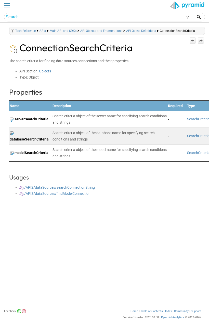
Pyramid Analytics (172, 317)
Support (196, 311)
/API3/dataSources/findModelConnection (56, 193)
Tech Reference (25, 31)
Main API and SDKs (63, 31)
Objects (45, 71)
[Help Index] (204, 29)
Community (181, 311)
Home (134, 311)
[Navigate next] (201, 40)
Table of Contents (151, 311)
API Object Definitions (141, 31)
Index (168, 311)
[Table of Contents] (200, 29)
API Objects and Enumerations (101, 31)
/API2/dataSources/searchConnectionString (59, 187)
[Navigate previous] (193, 40)
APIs (43, 31)
